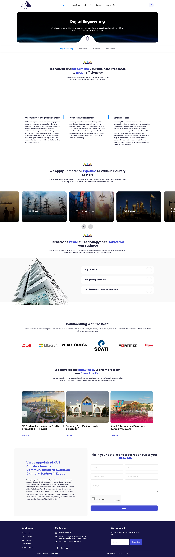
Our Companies (27, 536)
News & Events (27, 547)
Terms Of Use (123, 553)
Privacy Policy (111, 553)
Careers (99, 5)
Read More (20, 435)
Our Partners (26, 540)
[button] (64, 5)
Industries (96, 49)
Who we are (26, 533)
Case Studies (110, 49)
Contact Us (110, 5)
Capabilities (83, 49)
